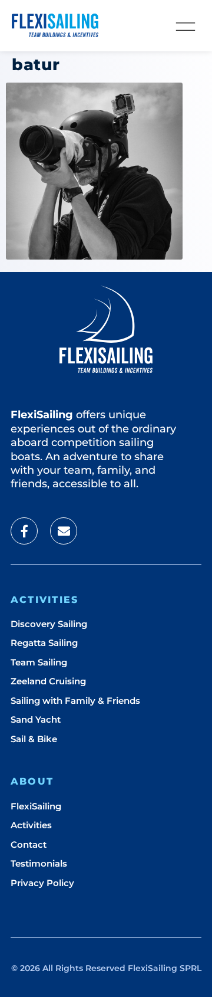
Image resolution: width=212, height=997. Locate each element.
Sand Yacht (36, 719)
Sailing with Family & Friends (75, 700)
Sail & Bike (34, 739)
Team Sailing (39, 662)
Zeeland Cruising (48, 681)
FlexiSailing (36, 806)
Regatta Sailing (44, 642)
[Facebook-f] (24, 531)
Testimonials (39, 863)
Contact (29, 844)
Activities (31, 825)
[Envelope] (63, 531)
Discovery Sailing (49, 623)
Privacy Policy (42, 882)
